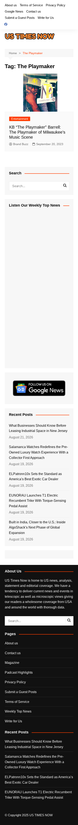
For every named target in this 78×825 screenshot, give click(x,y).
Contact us (33, 11)
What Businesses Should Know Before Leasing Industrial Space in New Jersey (38, 428)
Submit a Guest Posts (20, 17)
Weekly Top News (18, 711)
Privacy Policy (55, 5)
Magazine (12, 662)
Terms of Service (31, 5)
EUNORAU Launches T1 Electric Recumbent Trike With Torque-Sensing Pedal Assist (37, 501)
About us (11, 5)
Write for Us (46, 17)
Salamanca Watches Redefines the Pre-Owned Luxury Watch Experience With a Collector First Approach (38, 452)
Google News (14, 11)
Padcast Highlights (19, 672)
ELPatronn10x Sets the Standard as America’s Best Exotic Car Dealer (35, 476)
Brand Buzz (20, 144)
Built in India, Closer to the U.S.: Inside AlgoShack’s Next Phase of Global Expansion (37, 527)
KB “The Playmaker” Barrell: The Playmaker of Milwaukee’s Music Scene (37, 132)
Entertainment (19, 118)
